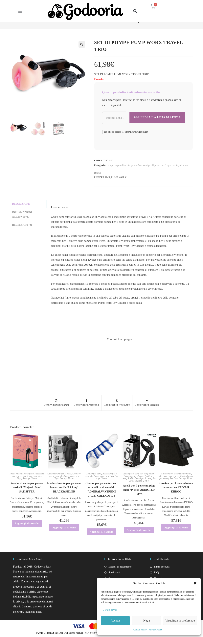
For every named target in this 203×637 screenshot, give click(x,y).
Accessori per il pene (148, 165)
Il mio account (161, 566)
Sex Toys (165, 165)
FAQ (156, 572)
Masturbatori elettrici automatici (176, 473)
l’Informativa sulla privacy (135, 131)
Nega (146, 620)
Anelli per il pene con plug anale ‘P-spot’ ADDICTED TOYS (139, 489)
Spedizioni (114, 572)
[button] (195, 583)
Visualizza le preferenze (180, 620)
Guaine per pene (93, 473)
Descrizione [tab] (21, 203)
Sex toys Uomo (180, 165)
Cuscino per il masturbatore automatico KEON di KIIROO (176, 487)
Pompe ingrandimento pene (121, 165)
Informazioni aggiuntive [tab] (22, 214)
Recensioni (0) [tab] (22, 225)
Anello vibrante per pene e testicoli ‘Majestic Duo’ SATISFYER (27, 487)
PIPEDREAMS (102, 177)
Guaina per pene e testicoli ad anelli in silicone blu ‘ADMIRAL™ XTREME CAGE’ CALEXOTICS (101, 489)
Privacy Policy (155, 629)
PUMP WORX (118, 177)
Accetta (115, 620)
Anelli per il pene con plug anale (138, 473)
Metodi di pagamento (120, 566)
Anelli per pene (30, 476)
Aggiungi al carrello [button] (27, 523)
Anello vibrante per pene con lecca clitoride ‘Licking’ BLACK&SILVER (64, 487)
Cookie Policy (140, 629)
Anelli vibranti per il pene (22, 473)
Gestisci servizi (110, 609)
